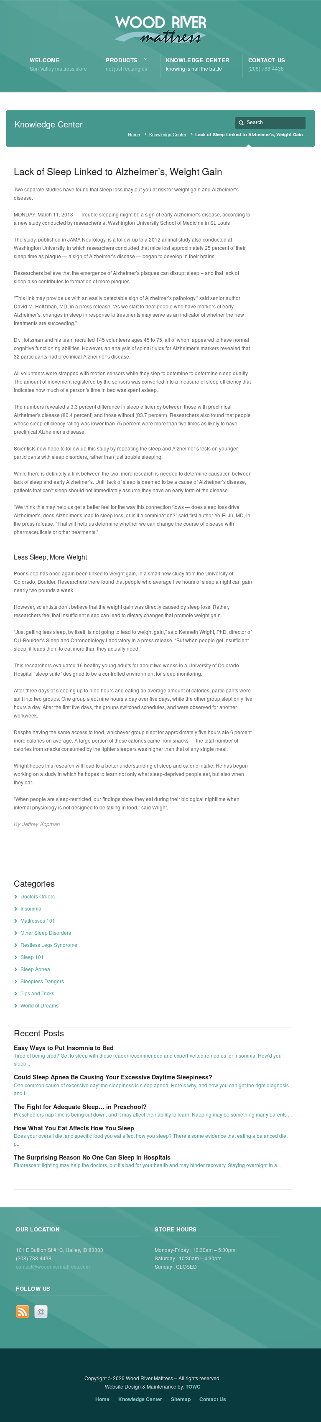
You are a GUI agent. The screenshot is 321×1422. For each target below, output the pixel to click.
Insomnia (30, 908)
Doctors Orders (37, 896)
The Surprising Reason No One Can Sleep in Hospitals (92, 1157)
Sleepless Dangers (42, 980)
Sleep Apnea (35, 968)
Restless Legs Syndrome (48, 944)
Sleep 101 (32, 956)
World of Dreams (39, 1005)
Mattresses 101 (37, 920)
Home (134, 134)
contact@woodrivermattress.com (53, 1266)
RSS (22, 1311)
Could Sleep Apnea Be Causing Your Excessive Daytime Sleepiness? (113, 1077)
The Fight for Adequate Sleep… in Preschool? (80, 1106)
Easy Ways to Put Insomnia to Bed (64, 1047)
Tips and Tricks (37, 993)
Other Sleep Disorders (45, 932)
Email (41, 1311)
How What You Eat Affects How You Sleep (74, 1128)
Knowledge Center (167, 134)
